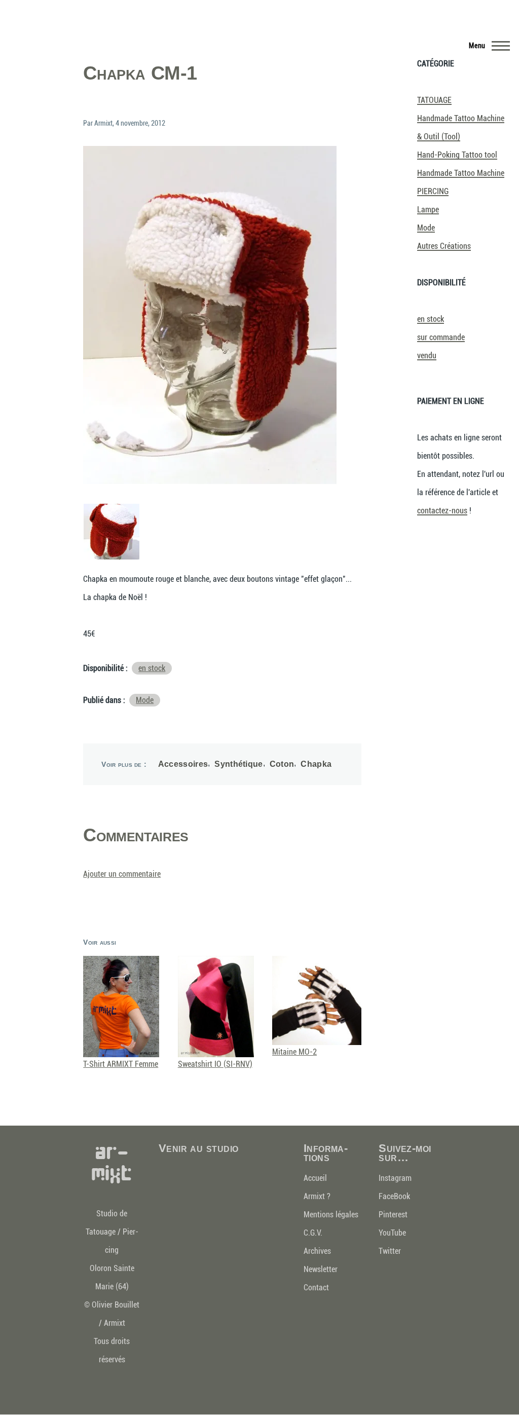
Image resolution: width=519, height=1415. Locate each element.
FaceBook (394, 1196)
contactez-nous (442, 510)
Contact (316, 1287)
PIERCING (433, 191)
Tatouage (101, 1232)
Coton (282, 764)
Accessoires (183, 764)
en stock (151, 668)
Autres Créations (444, 246)
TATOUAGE (434, 100)
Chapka (316, 764)
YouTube (392, 1233)
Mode (145, 700)
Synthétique (238, 764)
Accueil (315, 1178)
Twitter (390, 1251)
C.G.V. (313, 1233)
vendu (426, 355)
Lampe (428, 209)
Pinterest (393, 1214)
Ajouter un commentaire (122, 874)
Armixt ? (317, 1196)
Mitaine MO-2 (294, 1052)
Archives (317, 1251)
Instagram (395, 1178)
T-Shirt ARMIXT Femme (120, 1064)
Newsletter (321, 1269)
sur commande (441, 337)
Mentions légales (331, 1214)
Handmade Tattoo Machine (460, 173)
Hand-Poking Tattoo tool (457, 155)
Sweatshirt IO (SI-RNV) (215, 1064)
